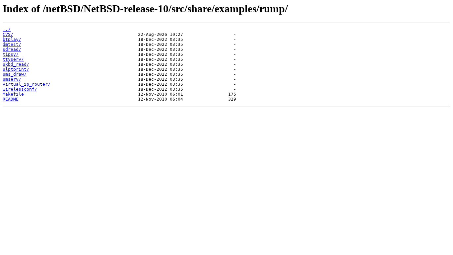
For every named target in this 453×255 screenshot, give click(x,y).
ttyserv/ (13, 59)
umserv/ (12, 79)
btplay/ (12, 39)
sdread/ (12, 49)
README (11, 99)
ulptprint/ (16, 69)
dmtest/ (12, 44)
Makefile (13, 94)
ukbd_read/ (16, 64)
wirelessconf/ (20, 89)
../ (7, 29)
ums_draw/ (15, 74)
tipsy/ (11, 54)
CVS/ (8, 34)
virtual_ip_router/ (26, 84)
